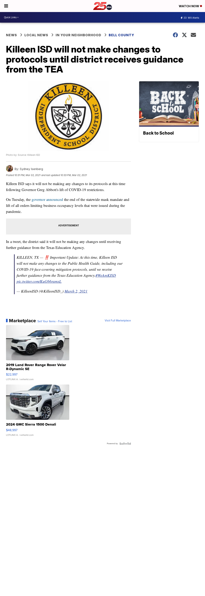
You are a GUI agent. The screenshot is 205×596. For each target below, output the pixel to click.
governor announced (47, 199)
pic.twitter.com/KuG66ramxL (39, 281)
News (11, 35)
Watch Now (189, 6)
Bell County (121, 35)
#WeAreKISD (105, 275)
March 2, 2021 (75, 291)
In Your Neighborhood (78, 35)
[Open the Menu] (6, 6)
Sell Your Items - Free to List (54, 321)
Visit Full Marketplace (118, 320)
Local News (36, 35)
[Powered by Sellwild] (125, 443)
